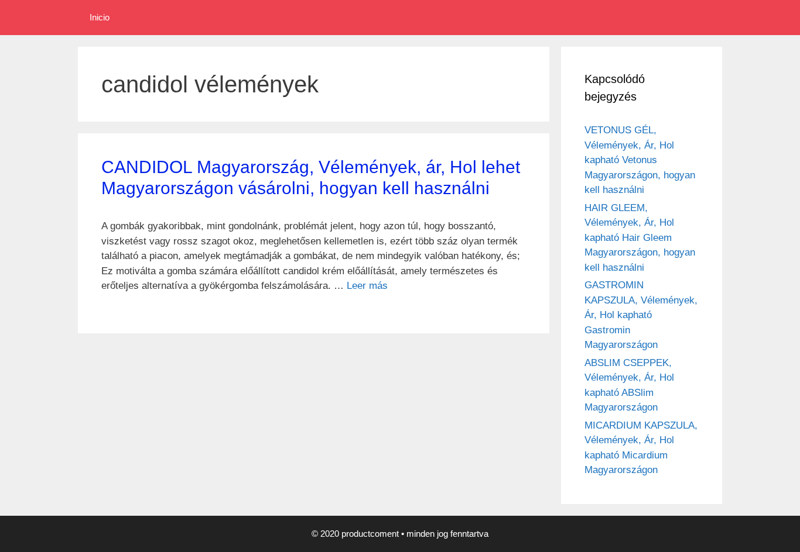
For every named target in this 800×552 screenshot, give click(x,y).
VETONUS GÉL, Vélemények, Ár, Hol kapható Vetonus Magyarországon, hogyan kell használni (639, 160)
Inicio (100, 17)
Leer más (367, 285)
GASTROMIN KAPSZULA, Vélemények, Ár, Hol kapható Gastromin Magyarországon (641, 315)
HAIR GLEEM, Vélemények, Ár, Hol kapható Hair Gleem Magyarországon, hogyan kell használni (639, 237)
